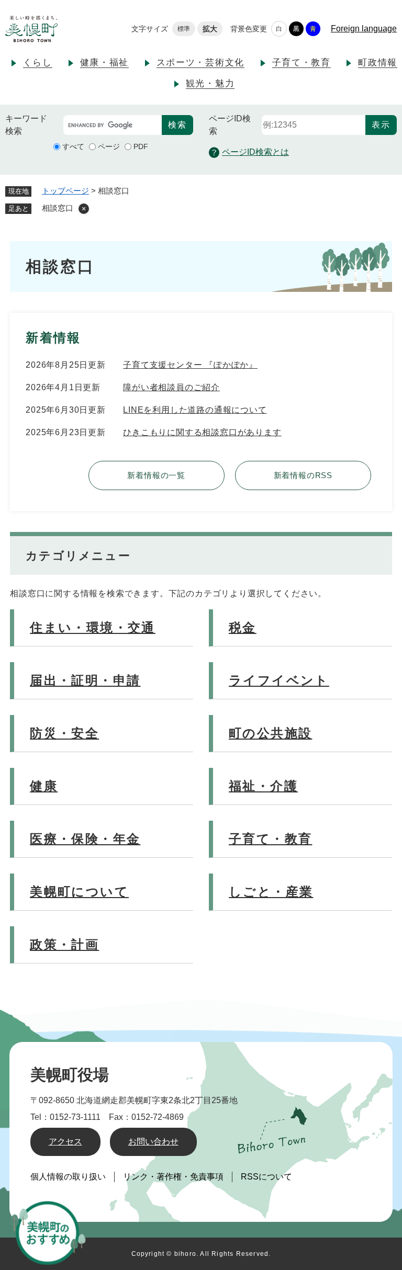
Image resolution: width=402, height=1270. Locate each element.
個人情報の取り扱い (68, 1176)
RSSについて (266, 1176)
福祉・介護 (263, 786)
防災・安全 (64, 733)
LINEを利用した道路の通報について (194, 409)
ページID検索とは (255, 152)
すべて (73, 146)
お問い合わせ (153, 1141)
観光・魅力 (210, 83)
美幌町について (79, 892)
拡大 (210, 29)
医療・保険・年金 (85, 839)
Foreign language (364, 28)
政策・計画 (64, 944)
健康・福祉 (104, 62)
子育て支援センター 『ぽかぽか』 (190, 364)
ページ (109, 146)
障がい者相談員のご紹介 (171, 387)
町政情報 (377, 62)
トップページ (65, 190)
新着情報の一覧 (156, 475)
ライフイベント (279, 680)
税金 (242, 627)
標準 (183, 28)
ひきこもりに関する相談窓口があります (202, 432)
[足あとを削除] (83, 208)
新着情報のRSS (303, 475)
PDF (140, 146)
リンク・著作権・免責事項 (173, 1176)
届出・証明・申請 (85, 680)
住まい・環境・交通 (92, 627)
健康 (44, 786)
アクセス (65, 1141)
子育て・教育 (301, 62)
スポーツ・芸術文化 (200, 62)
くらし (37, 62)
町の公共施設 (270, 733)
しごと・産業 (271, 892)
